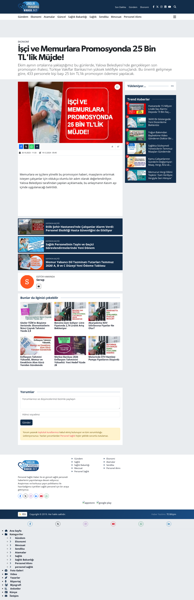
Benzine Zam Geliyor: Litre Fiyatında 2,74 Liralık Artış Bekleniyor (69, 325)
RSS (24, 514)
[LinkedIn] (36, 496)
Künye (13, 592)
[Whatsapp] (46, 496)
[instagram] (85, 523)
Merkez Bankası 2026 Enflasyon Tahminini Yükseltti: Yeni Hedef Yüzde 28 (69, 361)
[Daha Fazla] (37, 146)
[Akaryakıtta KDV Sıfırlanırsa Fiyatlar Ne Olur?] (104, 311)
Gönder (26, 422)
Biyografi (15, 585)
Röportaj (15, 581)
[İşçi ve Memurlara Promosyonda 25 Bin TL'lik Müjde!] (70, 112)
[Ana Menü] (174, 17)
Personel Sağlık (67, 435)
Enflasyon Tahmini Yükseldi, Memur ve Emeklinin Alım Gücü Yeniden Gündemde (32, 361)
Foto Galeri (16, 570)
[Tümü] (172, 86)
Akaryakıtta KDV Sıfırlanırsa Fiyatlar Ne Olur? (101, 325)
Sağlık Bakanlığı (77, 16)
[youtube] (113, 523)
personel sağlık (23, 567)
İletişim (14, 595)
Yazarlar (15, 577)
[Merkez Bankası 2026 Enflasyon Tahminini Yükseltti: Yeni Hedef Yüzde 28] (70, 345)
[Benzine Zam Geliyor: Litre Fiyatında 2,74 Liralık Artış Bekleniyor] (70, 311)
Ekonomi (36, 16)
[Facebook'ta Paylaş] (21, 146)
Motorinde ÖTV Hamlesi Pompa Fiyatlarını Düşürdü (103, 358)
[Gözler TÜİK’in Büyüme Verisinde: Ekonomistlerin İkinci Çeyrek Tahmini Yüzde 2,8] (36, 311)
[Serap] (27, 281)
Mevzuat (116, 16)
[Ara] (175, 7)
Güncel (61, 16)
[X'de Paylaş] (26, 146)
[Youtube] (41, 496)
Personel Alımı (132, 16)
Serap (40, 280)
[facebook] (30, 523)
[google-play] (104, 502)
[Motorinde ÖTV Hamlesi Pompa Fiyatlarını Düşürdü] (104, 345)
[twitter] (57, 523)
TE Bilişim (171, 514)
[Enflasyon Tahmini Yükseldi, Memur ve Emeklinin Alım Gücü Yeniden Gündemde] (36, 345)
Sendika (104, 16)
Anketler (15, 588)
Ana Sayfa (15, 530)
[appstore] (89, 502)
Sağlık (93, 16)
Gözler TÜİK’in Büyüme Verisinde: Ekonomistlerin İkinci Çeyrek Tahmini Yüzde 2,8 (35, 327)
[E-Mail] (38, 286)
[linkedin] (168, 523)
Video (13, 574)
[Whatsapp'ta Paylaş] (31, 146)
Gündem (23, 16)
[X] (25, 496)
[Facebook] (20, 496)
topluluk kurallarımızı (49, 432)
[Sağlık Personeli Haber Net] (28, 7)
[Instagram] (30, 496)
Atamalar (49, 16)
